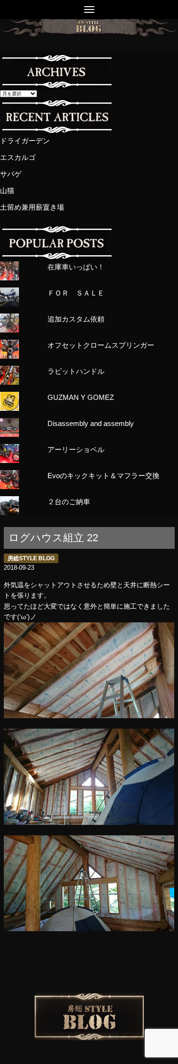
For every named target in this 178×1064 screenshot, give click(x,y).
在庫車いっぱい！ (75, 267)
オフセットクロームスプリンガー (100, 345)
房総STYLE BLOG (31, 558)
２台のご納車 (68, 502)
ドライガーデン (25, 141)
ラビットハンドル (75, 371)
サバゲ (10, 174)
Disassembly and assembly (90, 423)
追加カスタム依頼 (75, 319)
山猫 (7, 190)
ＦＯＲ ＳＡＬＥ (75, 293)
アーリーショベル (75, 449)
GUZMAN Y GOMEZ (80, 397)
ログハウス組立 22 (53, 538)
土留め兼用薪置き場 (32, 207)
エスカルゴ (18, 157)
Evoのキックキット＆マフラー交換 (103, 476)
